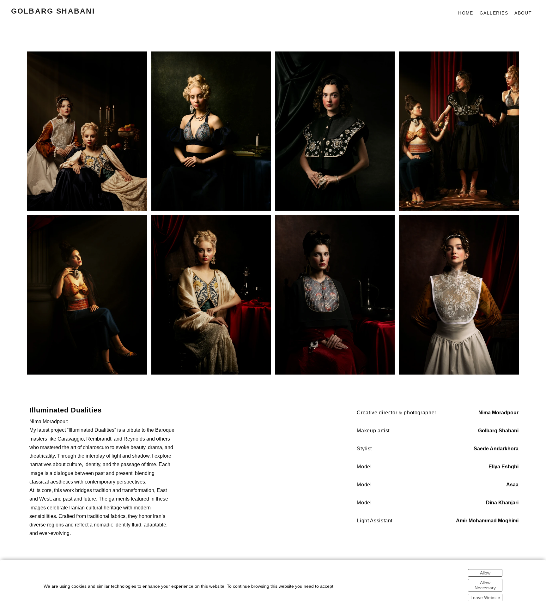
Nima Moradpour (498, 412)
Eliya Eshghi (503, 466)
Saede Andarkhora (496, 448)
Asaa (512, 484)
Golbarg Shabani (53, 11)
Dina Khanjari (502, 502)
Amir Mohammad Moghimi (487, 520)
